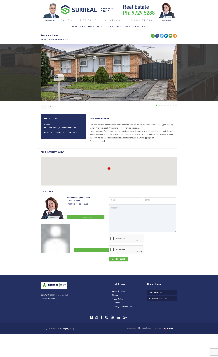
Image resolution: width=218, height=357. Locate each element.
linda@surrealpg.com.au (77, 204)
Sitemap (115, 295)
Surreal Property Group (65, 329)
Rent (90, 26)
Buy (81, 26)
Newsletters (122, 26)
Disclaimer (116, 303)
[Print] (153, 36)
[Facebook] (157, 36)
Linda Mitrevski (86, 217)
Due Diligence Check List (122, 307)
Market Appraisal (118, 291)
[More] (175, 36)
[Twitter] (162, 36)
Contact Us (138, 26)
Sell (99, 26)
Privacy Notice (117, 299)
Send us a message (159, 298)
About (108, 26)
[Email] (170, 36)
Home (74, 26)
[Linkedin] (166, 36)
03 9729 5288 (156, 292)
